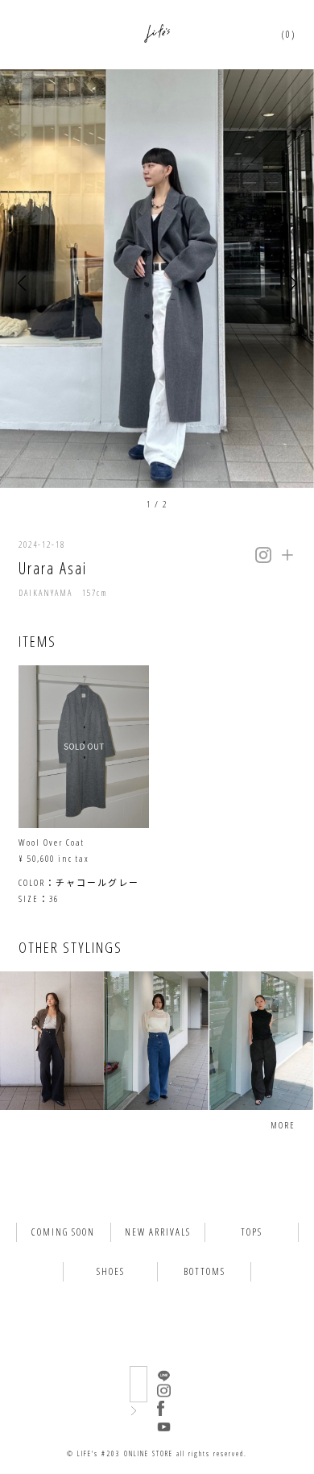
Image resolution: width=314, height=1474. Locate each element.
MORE (283, 1125)
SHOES (111, 1271)
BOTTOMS (204, 1271)
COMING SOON (63, 1232)
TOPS (251, 1232)
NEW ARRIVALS (158, 1232)
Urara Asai (53, 568)
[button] (21, 284)
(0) (288, 34)
